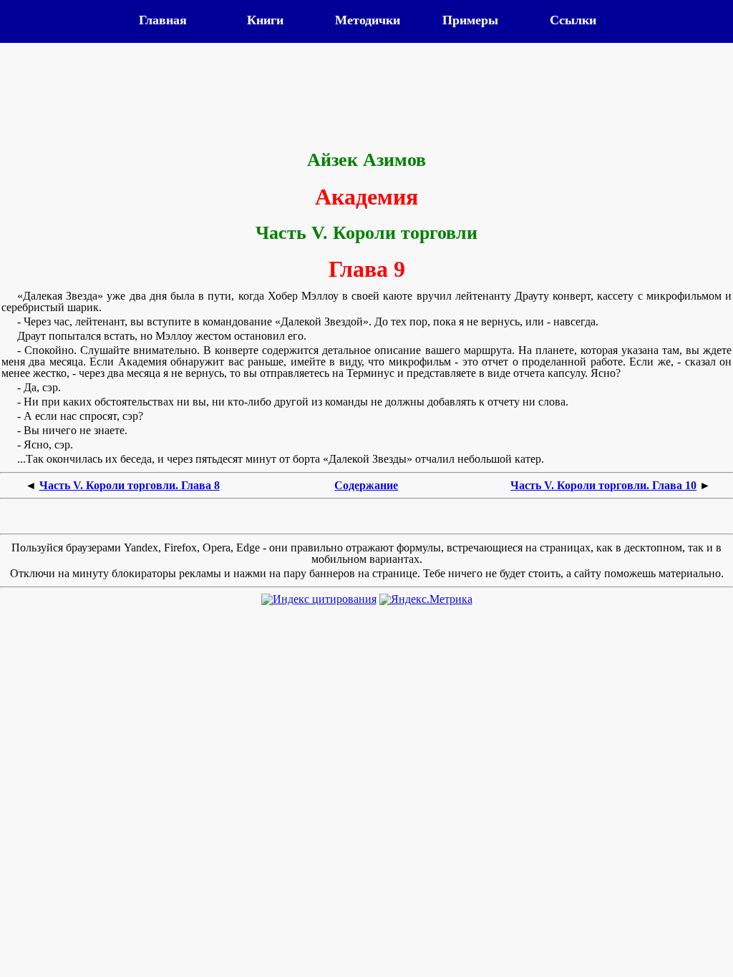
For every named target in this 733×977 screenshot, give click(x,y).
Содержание (366, 485)
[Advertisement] (366, 98)
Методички (367, 20)
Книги (265, 20)
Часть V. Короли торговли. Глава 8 (129, 485)
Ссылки (573, 20)
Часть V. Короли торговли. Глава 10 (603, 485)
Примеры (470, 20)
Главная (163, 20)
